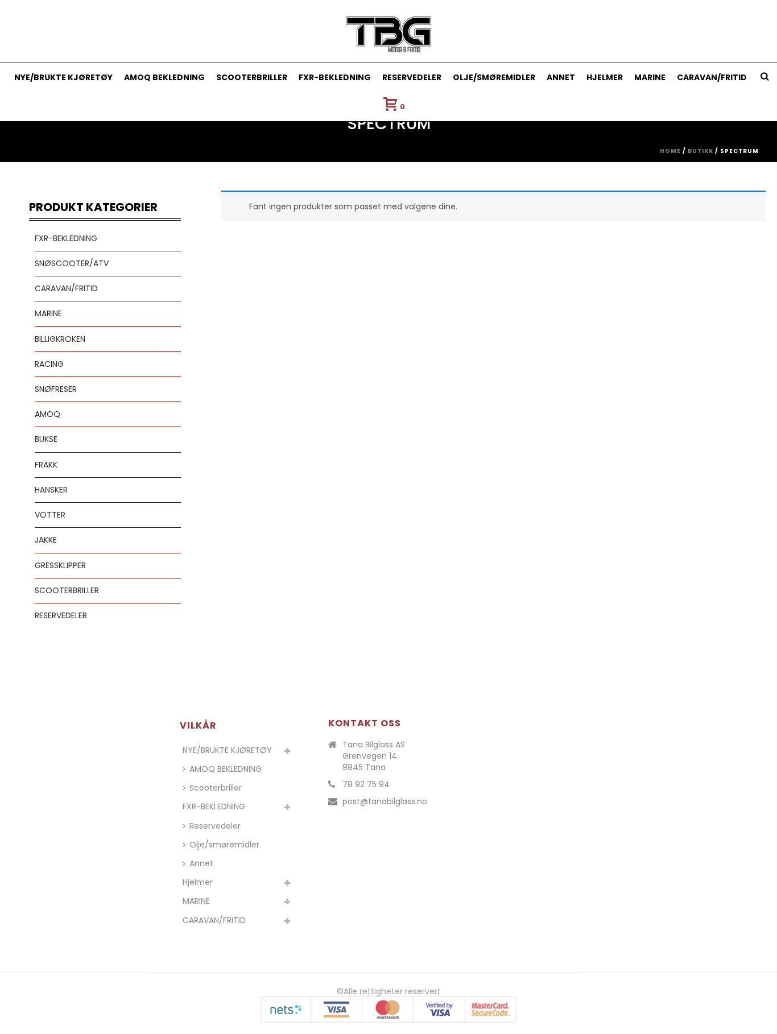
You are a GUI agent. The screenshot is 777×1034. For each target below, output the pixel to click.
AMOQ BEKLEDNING (164, 77)
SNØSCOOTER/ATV (72, 263)
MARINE (650, 77)
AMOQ (47, 414)
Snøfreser (56, 389)
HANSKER (51, 489)
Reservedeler (411, 77)
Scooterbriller (251, 77)
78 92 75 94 (366, 784)
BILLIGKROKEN (60, 339)
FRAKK (46, 464)
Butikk (700, 151)
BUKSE (46, 439)
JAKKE (46, 539)
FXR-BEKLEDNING (335, 77)
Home (670, 151)
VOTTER (50, 514)
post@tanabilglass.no (384, 801)
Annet (561, 77)
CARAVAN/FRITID (712, 77)
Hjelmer (604, 77)
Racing (49, 364)
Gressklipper (60, 565)
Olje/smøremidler (494, 77)
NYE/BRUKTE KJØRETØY (63, 77)
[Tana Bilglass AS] (389, 31)
